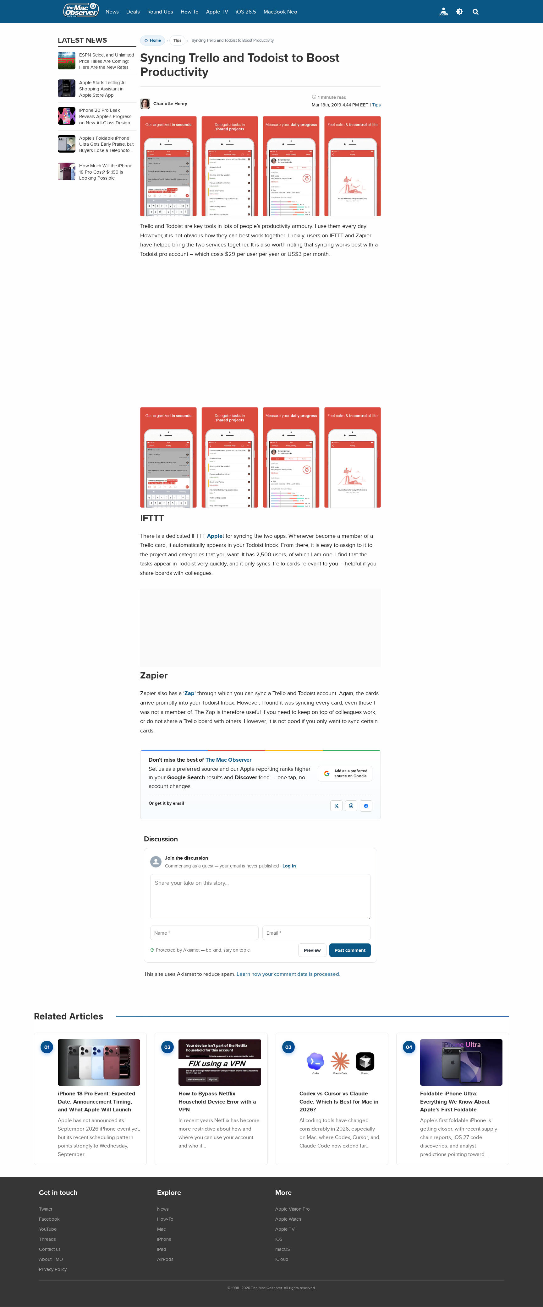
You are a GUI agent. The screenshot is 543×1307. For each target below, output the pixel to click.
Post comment (350, 950)
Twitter (45, 1208)
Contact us (50, 1248)
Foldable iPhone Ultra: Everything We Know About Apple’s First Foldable (455, 1101)
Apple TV (217, 11)
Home (155, 40)
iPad (161, 1248)
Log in (289, 865)
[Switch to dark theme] (459, 12)
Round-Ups (160, 11)
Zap (189, 693)
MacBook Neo (280, 11)
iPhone (164, 1238)
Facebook (49, 1218)
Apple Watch (288, 1218)
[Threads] (351, 805)
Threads (47, 1238)
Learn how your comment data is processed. (288, 974)
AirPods (165, 1259)
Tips (177, 40)
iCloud (281, 1259)
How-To (190, 11)
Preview (312, 950)
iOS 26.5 (246, 11)
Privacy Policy (53, 1269)
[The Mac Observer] (81, 11)
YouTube (48, 1228)
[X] (336, 805)
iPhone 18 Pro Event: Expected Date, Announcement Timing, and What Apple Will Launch (96, 1101)
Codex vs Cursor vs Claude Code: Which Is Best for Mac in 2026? (338, 1101)
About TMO (51, 1259)
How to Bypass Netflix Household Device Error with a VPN (217, 1101)
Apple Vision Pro (292, 1208)
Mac (161, 1228)
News (112, 11)
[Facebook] (366, 806)
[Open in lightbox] (260, 503)
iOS (278, 1238)
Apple (214, 536)
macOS (282, 1248)
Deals (133, 11)
